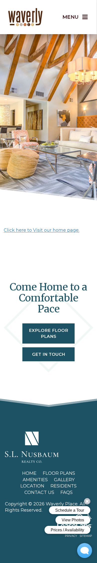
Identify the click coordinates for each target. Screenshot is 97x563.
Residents (63, 486)
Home (29, 473)
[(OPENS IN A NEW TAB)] (32, 447)
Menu (70, 17)
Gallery (64, 479)
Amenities (35, 479)
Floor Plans (59, 473)
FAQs (66, 492)
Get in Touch (48, 354)
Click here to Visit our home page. (41, 230)
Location (32, 486)
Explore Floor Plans (48, 333)
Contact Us (39, 492)
